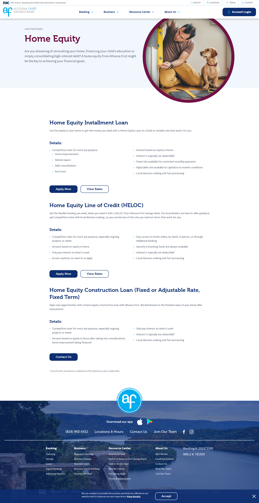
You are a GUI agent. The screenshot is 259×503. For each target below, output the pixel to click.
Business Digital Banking (87, 469)
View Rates (98, 190)
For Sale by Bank (117, 473)
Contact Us (67, 358)
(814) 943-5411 (76, 432)
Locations (214, 2)
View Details (134, 496)
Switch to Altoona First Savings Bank (127, 459)
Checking (50, 454)
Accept (169, 497)
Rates (233, 2)
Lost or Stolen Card (118, 464)
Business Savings (82, 459)
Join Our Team (165, 432)
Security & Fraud (117, 454)
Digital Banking (54, 469)
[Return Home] (19, 12)
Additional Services (55, 473)
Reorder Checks (117, 469)
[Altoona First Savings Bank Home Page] (129, 401)
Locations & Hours (109, 432)
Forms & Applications (120, 478)
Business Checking (83, 454)
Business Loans (82, 464)
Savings (50, 459)
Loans (27, 29)
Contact (249, 2)
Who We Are (161, 454)
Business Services (83, 473)
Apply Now (66, 190)
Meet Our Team (163, 469)
